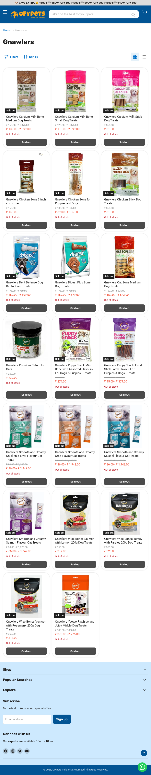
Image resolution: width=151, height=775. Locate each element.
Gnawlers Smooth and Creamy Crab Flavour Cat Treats (75, 454)
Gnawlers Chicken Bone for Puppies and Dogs (73, 201)
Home (7, 30)
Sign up (62, 719)
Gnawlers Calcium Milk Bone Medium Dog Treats (25, 118)
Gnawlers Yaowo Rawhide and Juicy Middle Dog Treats (74, 623)
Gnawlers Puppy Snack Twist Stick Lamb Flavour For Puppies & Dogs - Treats (123, 369)
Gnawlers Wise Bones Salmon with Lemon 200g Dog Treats (74, 541)
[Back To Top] (144, 753)
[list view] (143, 57)
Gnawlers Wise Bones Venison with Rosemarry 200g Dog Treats (26, 625)
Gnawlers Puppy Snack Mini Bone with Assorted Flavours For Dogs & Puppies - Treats (74, 369)
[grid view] (135, 57)
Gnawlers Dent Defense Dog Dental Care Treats (24, 284)
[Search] (133, 14)
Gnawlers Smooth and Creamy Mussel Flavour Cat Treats (124, 454)
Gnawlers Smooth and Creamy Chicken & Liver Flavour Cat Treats (26, 456)
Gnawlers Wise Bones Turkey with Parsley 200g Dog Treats (123, 541)
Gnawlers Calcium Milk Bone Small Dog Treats (74, 118)
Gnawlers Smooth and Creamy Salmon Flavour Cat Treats (26, 541)
